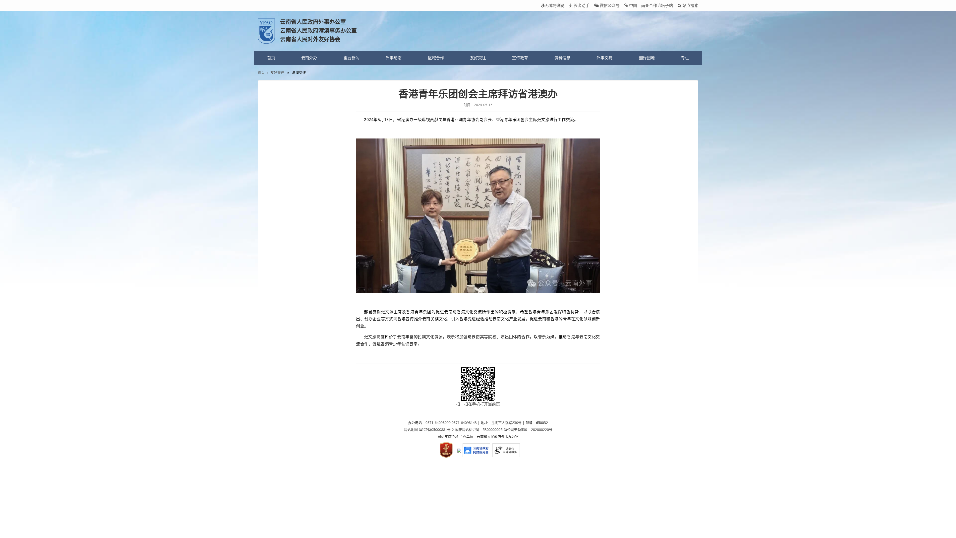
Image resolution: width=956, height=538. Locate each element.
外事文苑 (604, 58)
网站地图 (411, 429)
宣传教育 (520, 58)
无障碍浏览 (555, 5)
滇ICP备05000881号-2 (436, 429)
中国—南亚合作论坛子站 (650, 5)
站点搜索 (689, 5)
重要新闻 (351, 58)
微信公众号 (609, 5)
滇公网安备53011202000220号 (528, 429)
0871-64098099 (438, 422)
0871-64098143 (464, 422)
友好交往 (478, 58)
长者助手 (581, 5)
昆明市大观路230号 (506, 422)
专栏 (685, 58)
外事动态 (394, 58)
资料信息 (562, 58)
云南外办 (309, 58)
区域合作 (436, 58)
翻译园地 (647, 58)
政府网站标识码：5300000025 (479, 429)
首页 (271, 58)
